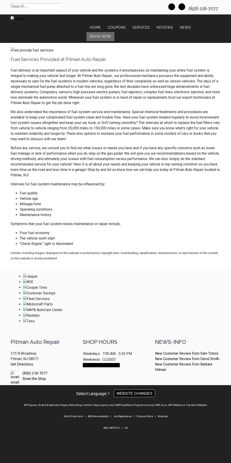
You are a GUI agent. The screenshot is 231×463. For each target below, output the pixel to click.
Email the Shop (34, 379)
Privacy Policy (145, 416)
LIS (126, 427)
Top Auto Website (196, 405)
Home (95, 27)
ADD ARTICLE (111, 427)
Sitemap (163, 416)
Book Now (100, 36)
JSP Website (175, 405)
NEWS (185, 27)
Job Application (122, 416)
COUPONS (117, 27)
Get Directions (22, 364)
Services (141, 27)
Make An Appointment (101, 365)
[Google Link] (181, 6)
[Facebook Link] (171, 6)
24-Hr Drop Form (73, 416)
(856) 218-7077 (204, 8)
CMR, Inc (159, 405)
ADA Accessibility (98, 416)
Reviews (165, 27)
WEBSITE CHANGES (134, 393)
